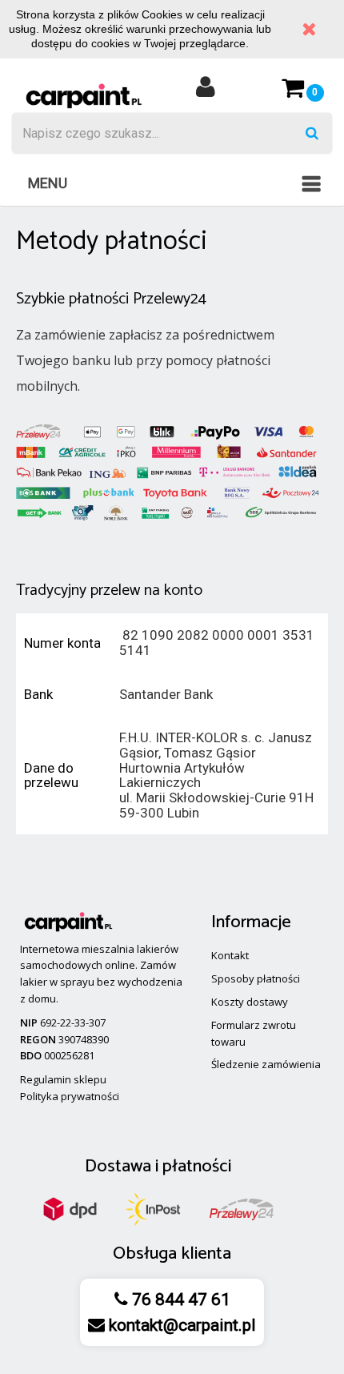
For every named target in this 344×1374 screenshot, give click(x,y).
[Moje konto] (205, 92)
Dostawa (118, 1166)
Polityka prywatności (69, 1096)
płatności (196, 1166)
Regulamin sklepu (63, 1079)
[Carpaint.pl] (83, 95)
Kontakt (230, 955)
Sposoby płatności (255, 978)
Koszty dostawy (249, 1001)
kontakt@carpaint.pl (180, 1325)
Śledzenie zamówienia (266, 1064)
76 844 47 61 (179, 1299)
